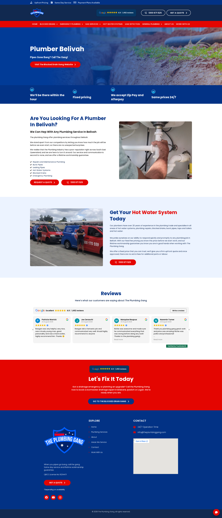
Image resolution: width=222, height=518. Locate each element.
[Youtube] (53, 497)
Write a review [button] (178, 310)
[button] (189, 329)
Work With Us (183, 24)
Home (34, 24)
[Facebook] (46, 497)
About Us (169, 24)
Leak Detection (132, 24)
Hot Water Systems (113, 24)
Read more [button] (79, 340)
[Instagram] (60, 497)
